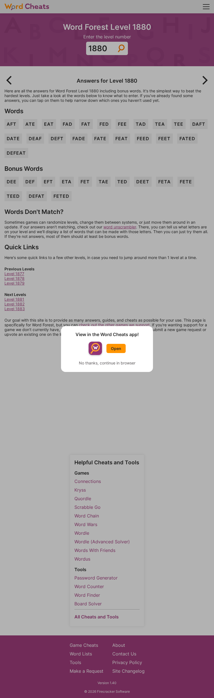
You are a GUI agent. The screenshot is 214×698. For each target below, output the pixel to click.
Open (116, 348)
